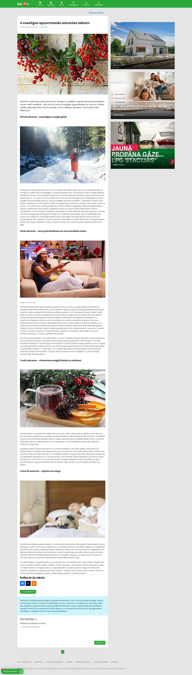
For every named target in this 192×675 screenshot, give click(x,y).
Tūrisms (86, 5)
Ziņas (40, 5)
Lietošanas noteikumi (54, 662)
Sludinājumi (73, 5)
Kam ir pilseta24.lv (24, 662)
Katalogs (51, 5)
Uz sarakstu (29, 592)
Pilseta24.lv (39, 662)
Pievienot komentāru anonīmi (33, 623)
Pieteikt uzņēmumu (83, 662)
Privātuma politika (101, 662)
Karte (62, 5)
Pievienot (100, 643)
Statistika (114, 662)
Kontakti (69, 662)
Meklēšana (99, 5)
